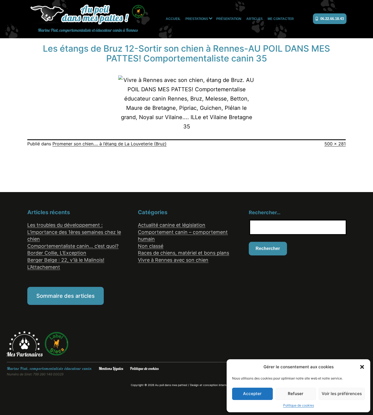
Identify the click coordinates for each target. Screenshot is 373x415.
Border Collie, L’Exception (56, 253)
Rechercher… (264, 212)
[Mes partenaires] (25, 343)
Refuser (295, 393)
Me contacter (281, 19)
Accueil (173, 19)
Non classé (150, 246)
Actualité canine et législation (171, 225)
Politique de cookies (298, 405)
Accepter (252, 393)
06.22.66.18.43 (331, 19)
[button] (362, 367)
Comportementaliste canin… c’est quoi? (73, 246)
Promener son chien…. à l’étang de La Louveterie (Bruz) (109, 143)
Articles (254, 19)
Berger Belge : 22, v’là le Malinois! (65, 260)
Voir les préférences (342, 393)
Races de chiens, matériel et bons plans (183, 253)
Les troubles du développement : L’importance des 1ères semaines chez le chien (74, 232)
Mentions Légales (111, 369)
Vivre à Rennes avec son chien (173, 260)
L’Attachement (43, 267)
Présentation (228, 19)
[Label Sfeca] (56, 343)
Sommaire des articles (65, 296)
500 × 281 (335, 143)
